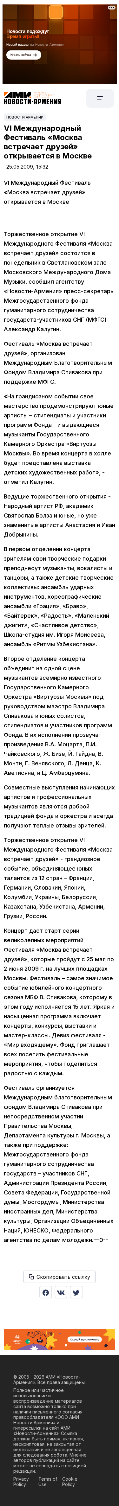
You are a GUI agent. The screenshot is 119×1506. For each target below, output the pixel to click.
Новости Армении (24, 117)
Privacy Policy (21, 1481)
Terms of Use (47, 1481)
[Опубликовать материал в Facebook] (46, 1292)
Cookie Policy (69, 1481)
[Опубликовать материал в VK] (61, 1292)
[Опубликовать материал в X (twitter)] (76, 1292)
